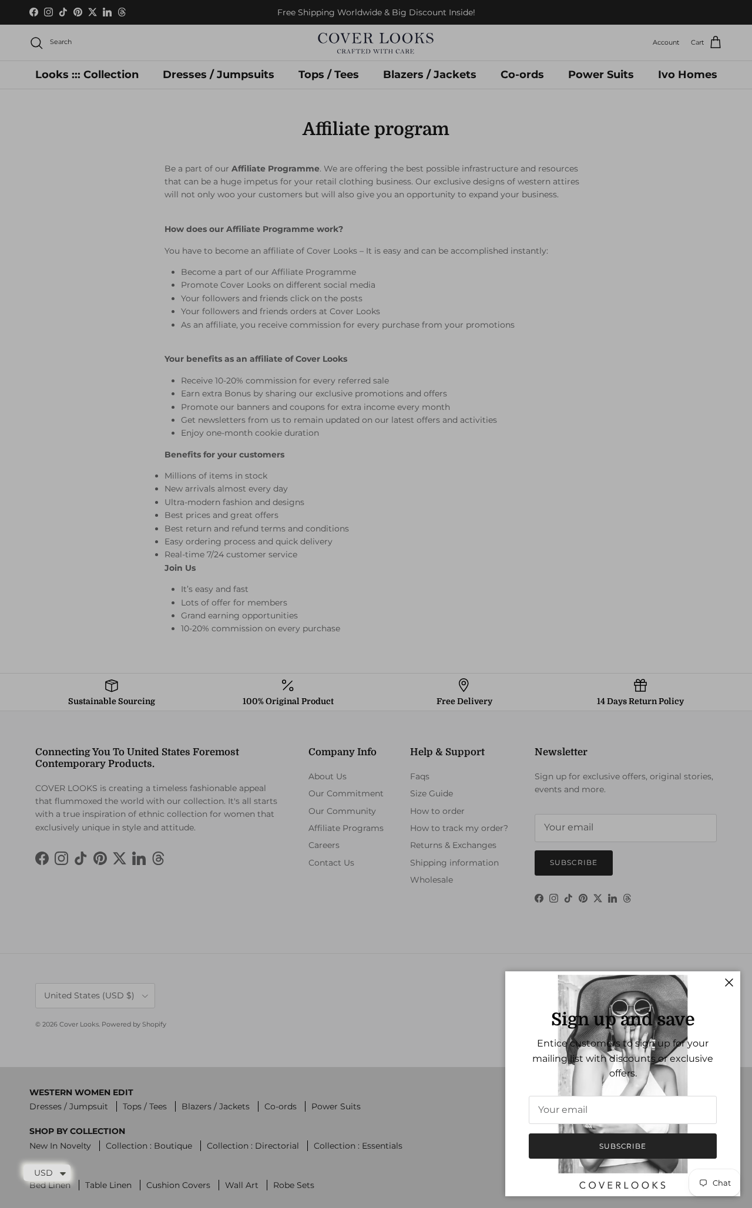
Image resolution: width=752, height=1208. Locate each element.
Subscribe (623, 1146)
